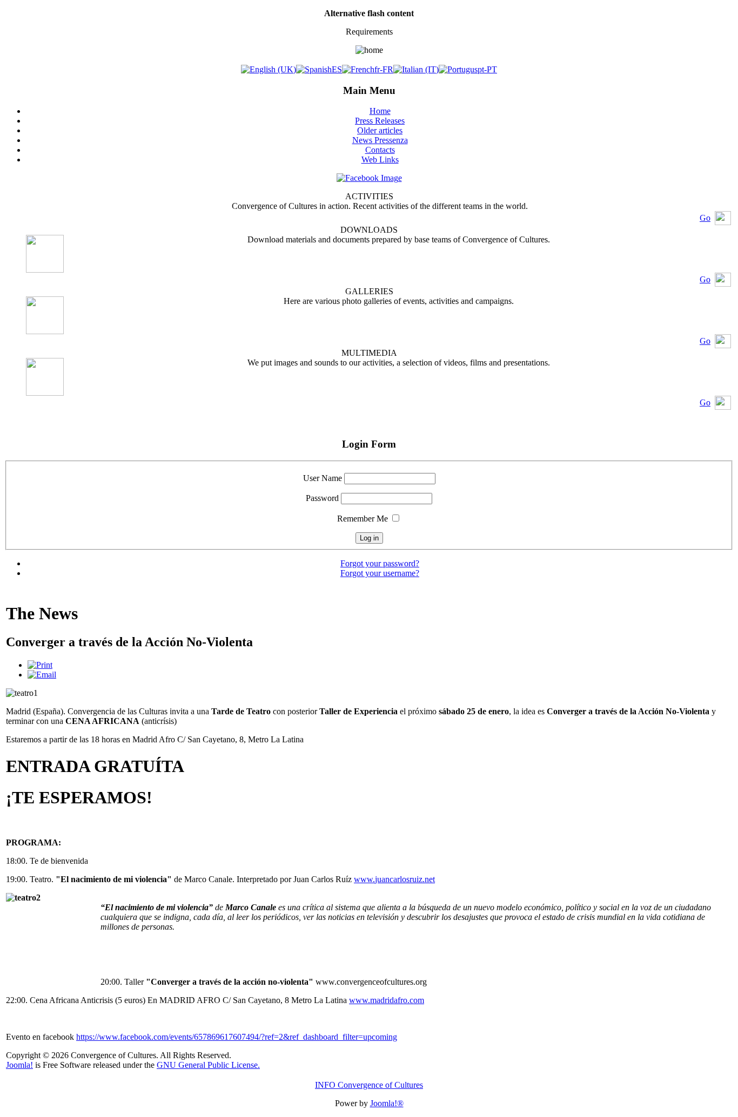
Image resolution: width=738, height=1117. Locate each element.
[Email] (42, 674)
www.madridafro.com (386, 1000)
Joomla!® (387, 1103)
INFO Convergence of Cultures (369, 1084)
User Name (322, 478)
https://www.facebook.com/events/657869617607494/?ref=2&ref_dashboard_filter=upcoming (236, 1036)
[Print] (40, 664)
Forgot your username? (379, 573)
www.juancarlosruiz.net (394, 879)
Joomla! (19, 1064)
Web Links (380, 159)
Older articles (379, 130)
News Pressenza (380, 140)
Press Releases (380, 120)
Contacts (380, 149)
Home (380, 111)
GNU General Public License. (208, 1064)
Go (705, 217)
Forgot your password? (379, 563)
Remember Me (362, 518)
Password (322, 498)
